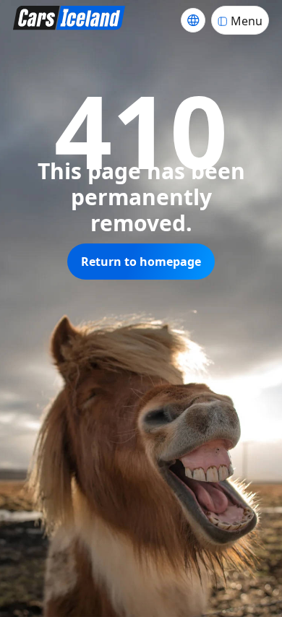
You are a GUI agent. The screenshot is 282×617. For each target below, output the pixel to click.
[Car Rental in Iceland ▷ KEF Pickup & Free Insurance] (69, 20)
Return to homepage (141, 261)
